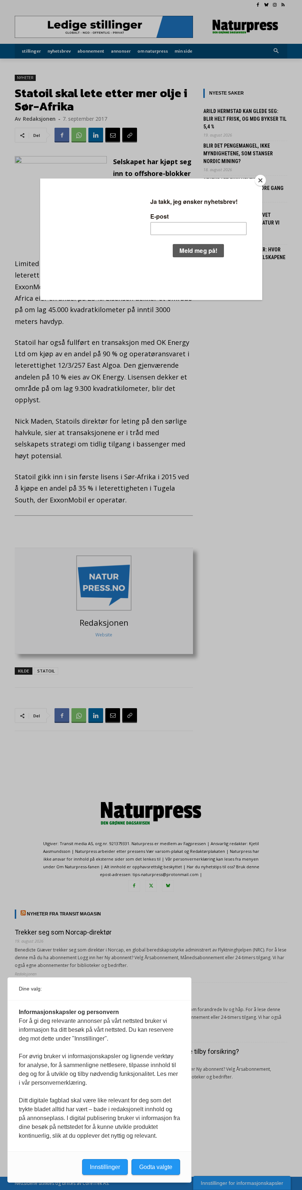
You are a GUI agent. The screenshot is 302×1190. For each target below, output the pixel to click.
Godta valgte (155, 1167)
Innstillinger (105, 1167)
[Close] (260, 180)
